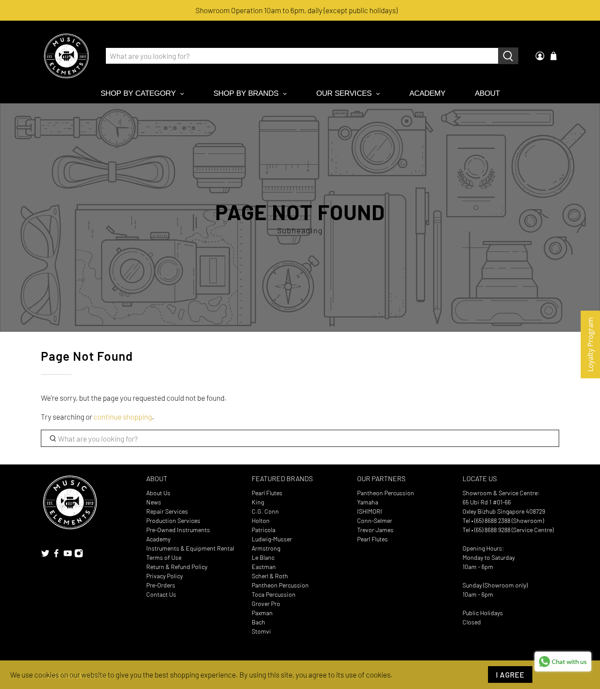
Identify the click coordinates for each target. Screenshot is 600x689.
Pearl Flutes (267, 493)
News (153, 502)
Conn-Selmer (374, 520)
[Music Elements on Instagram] (78, 555)
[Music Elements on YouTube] (67, 555)
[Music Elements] (66, 56)
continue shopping (123, 416)
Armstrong (266, 548)
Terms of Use (163, 557)
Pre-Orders (160, 585)
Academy (158, 539)
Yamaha (367, 502)
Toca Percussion (274, 594)
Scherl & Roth (270, 576)
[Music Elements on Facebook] (56, 555)
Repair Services (167, 511)
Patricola (263, 529)
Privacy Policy (164, 576)
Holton (261, 520)
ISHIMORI (369, 511)
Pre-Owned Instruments (178, 529)
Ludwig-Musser (272, 539)
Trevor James (375, 529)
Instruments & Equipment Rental (190, 548)
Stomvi (261, 631)
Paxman (262, 612)
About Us (158, 493)
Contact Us (161, 594)
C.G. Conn (265, 511)
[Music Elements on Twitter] (45, 555)
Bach (258, 622)
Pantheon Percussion (280, 585)
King (258, 502)
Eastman (264, 566)
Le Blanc (263, 557)
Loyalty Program (590, 344)
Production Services (173, 520)
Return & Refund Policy (176, 566)
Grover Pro (266, 603)
